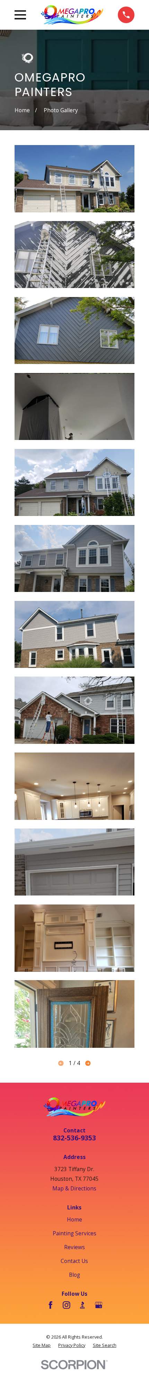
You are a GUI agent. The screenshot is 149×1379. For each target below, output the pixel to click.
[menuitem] (42, 1345)
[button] (75, 178)
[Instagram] (66, 1305)
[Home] (72, 14)
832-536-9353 (74, 1137)
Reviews (74, 1247)
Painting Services (74, 1233)
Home (74, 1219)
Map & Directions (74, 1188)
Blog (74, 1275)
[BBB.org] (82, 1305)
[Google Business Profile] (99, 1305)
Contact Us (74, 1261)
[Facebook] (50, 1305)
